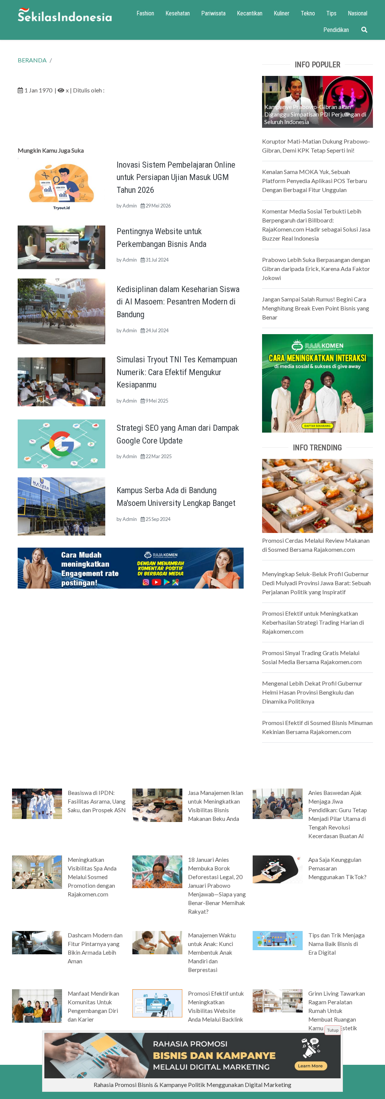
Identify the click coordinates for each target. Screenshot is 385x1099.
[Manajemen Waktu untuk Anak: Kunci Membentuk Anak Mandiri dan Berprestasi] (157, 942)
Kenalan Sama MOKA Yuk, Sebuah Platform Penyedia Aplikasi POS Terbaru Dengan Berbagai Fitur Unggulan (314, 180)
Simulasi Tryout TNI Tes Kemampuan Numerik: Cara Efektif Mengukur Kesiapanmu (177, 371)
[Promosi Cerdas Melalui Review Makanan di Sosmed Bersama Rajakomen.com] (317, 495)
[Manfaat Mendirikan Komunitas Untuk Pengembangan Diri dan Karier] (37, 1005)
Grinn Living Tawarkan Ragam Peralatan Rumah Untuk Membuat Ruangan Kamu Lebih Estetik (336, 1010)
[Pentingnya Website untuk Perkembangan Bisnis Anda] (61, 246)
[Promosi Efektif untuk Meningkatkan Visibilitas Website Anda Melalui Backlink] (157, 1003)
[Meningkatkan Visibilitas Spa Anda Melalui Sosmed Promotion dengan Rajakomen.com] (37, 872)
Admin (130, 206)
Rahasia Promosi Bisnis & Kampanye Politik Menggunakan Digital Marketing (192, 1084)
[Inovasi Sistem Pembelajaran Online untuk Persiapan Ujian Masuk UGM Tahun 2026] (61, 186)
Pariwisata (213, 13)
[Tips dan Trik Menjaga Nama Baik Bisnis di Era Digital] (278, 940)
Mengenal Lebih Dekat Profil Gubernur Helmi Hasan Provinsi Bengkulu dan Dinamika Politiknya (312, 692)
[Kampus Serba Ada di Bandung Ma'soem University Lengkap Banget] (61, 505)
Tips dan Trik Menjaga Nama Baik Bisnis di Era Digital (336, 944)
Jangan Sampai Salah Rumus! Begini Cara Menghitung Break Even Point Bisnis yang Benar (315, 308)
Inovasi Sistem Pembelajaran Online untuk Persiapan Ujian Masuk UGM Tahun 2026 (176, 177)
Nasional (357, 13)
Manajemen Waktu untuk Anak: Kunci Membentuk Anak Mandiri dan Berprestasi (212, 952)
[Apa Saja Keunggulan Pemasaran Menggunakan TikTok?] (278, 869)
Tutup (332, 1030)
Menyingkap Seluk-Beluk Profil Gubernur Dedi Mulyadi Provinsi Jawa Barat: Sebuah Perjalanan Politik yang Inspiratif (316, 582)
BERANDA (32, 60)
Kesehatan (177, 13)
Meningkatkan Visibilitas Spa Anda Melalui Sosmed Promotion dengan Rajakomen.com (92, 877)
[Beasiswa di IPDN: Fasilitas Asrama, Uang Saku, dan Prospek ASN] (37, 803)
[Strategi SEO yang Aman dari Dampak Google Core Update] (61, 443)
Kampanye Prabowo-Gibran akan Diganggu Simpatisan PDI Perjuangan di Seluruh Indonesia (315, 114)
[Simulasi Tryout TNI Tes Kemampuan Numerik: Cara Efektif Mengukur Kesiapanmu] (61, 380)
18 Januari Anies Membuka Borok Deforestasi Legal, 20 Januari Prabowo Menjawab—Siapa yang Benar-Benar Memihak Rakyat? (217, 885)
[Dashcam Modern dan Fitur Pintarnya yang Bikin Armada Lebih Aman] (37, 942)
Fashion (145, 13)
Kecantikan (249, 13)
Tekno (308, 13)
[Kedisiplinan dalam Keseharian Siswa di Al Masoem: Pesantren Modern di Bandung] (61, 310)
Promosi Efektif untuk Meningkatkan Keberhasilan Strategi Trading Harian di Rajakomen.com (313, 622)
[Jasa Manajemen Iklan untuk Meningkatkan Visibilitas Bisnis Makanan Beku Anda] (157, 804)
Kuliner (282, 13)
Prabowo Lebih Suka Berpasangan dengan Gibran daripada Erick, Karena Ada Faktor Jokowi (316, 268)
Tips (331, 13)
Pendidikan (336, 29)
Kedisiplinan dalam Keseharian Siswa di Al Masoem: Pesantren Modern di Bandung (178, 301)
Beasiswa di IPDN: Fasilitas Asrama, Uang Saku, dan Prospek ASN (97, 801)
